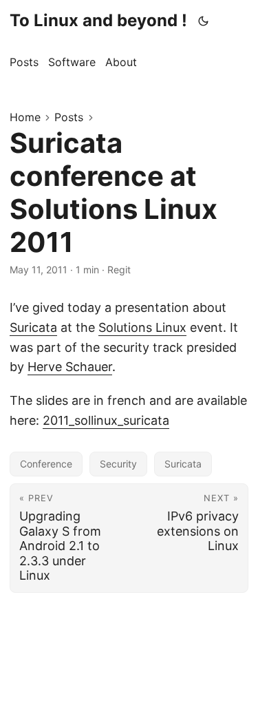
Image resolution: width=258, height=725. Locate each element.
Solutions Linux (142, 327)
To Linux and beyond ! (98, 20)
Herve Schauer (70, 366)
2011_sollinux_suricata (106, 420)
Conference (46, 464)
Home (25, 117)
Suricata (33, 327)
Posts (68, 117)
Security (118, 464)
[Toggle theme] (203, 20)
